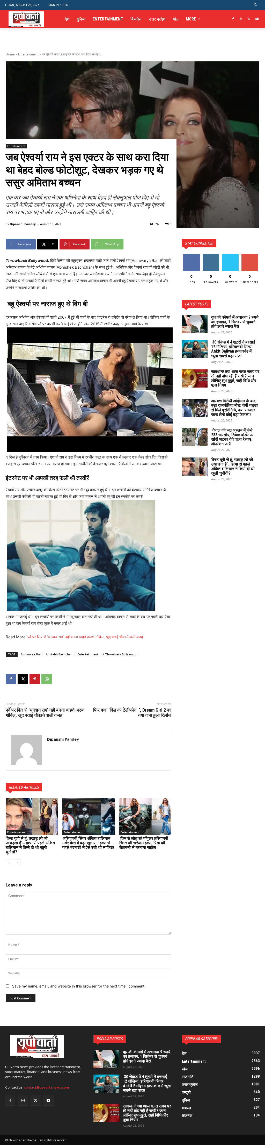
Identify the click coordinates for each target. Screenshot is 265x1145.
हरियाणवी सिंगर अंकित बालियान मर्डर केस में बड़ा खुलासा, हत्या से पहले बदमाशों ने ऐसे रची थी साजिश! (88, 843)
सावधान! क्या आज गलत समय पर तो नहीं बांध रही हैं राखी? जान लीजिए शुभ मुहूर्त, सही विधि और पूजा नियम (235, 378)
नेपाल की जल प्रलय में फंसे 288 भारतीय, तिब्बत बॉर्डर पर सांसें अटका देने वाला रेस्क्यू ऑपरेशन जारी (232, 437)
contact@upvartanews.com (46, 1087)
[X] (249, 19)
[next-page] (17, 863)
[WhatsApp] (46, 679)
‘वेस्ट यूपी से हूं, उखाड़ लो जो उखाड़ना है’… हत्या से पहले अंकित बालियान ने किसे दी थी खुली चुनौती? (30, 845)
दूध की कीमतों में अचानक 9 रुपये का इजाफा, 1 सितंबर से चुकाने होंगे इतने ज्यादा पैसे (235, 322)
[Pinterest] (35, 679)
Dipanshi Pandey (23, 224)
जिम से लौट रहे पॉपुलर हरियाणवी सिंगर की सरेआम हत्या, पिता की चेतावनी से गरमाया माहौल (143, 843)
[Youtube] (257, 19)
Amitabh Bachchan (59, 654)
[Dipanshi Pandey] (26, 750)
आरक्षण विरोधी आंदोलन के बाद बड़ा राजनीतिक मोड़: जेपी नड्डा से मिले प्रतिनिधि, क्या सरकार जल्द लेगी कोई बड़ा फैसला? (234, 407)
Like (191, 256)
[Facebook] (233, 19)
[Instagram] (241, 19)
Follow (211, 256)
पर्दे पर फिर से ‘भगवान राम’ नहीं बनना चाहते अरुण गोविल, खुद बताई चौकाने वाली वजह (85, 636)
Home (10, 54)
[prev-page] (9, 863)
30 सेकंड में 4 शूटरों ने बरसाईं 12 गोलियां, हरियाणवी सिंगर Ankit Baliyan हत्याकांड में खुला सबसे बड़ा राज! (233, 349)
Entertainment (28, 54)
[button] (256, 5)
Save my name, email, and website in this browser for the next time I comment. (78, 986)
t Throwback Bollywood (119, 654)
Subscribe (250, 256)
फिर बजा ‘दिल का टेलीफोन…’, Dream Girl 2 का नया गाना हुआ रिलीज (132, 712)
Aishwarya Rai (31, 654)
